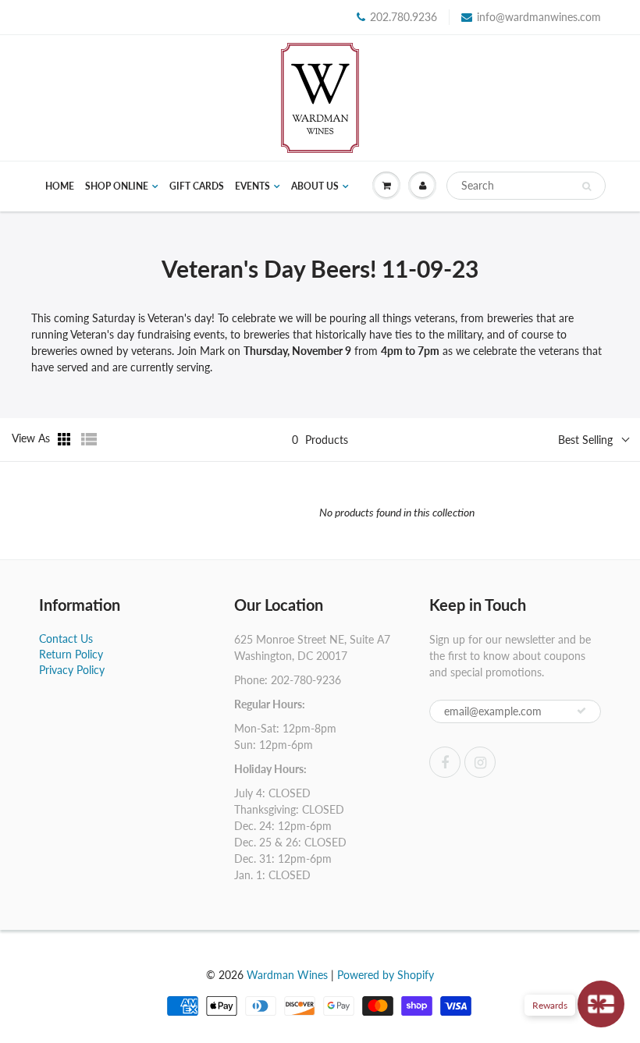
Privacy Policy (72, 669)
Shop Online (116, 186)
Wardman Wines (287, 974)
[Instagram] (480, 762)
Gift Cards (196, 186)
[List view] (89, 439)
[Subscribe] (581, 710)
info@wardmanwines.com (539, 16)
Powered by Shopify (385, 974)
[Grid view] (65, 439)
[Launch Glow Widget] (601, 1004)
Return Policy (71, 654)
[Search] (586, 186)
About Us (315, 186)
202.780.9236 (403, 16)
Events (252, 186)
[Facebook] (444, 762)
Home (59, 186)
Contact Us (66, 638)
